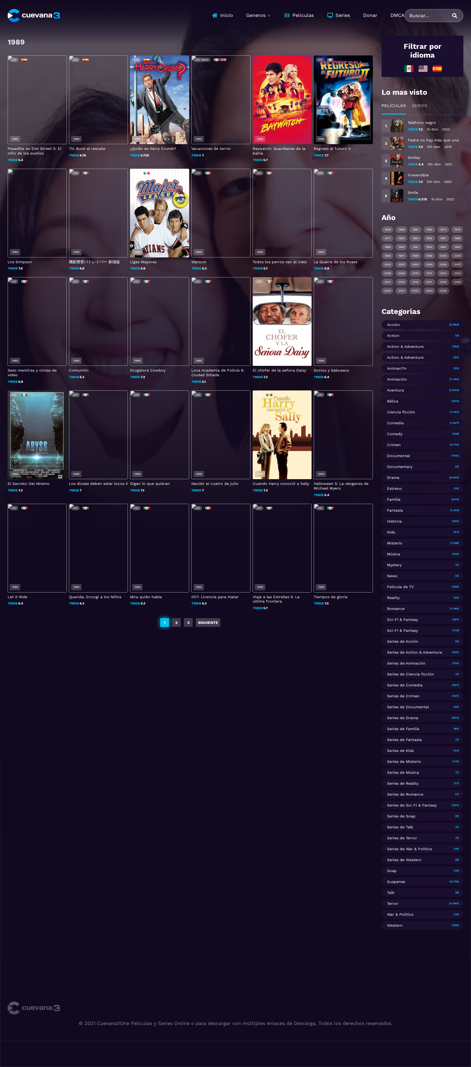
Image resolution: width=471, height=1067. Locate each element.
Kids (391, 532)
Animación (397, 379)
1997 (401, 255)
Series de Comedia (404, 685)
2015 (401, 282)
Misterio (394, 543)
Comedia (395, 423)
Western (395, 925)
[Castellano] (437, 68)
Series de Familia (403, 729)
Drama (393, 477)
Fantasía (395, 510)
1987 (443, 238)
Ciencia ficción (401, 412)
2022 (415, 290)
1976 (457, 229)
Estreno (394, 488)
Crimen (394, 445)
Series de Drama (402, 718)
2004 (415, 264)
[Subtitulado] (423, 68)
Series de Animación (406, 663)
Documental (398, 456)
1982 (401, 238)
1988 (457, 238)
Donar (370, 15)
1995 (457, 247)
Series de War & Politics (409, 849)
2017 (429, 282)
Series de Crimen (403, 696)
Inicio (226, 15)
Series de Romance (405, 794)
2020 (387, 290)
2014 (388, 282)
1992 (429, 247)
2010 (415, 273)
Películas (394, 105)
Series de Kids (400, 750)
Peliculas (303, 15)
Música (393, 554)
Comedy (394, 434)
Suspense (396, 881)
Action (393, 335)
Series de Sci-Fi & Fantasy (412, 805)
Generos (255, 15)
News (392, 576)
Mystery (394, 565)
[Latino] (409, 68)
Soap (392, 871)
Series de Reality (402, 783)
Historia (394, 521)
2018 (443, 282)
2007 (457, 264)
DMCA (397, 15)
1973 (443, 229)
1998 (415, 255)
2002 (387, 264)
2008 (387, 273)
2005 (429, 264)
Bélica (392, 401)
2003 (401, 264)
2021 (401, 290)
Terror (392, 903)
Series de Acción (402, 641)
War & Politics (400, 914)
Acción (393, 324)
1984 (415, 238)
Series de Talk (400, 827)
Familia (393, 499)
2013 (457, 273)
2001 (457, 255)
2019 (457, 282)
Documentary (399, 466)
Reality (393, 597)
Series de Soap (401, 816)
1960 (401, 229)
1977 (388, 238)
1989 (388, 247)
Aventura (395, 390)
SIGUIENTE (208, 622)
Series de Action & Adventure (414, 652)
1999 (429, 255)
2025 (443, 290)
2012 (443, 273)
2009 (401, 273)
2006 (443, 264)
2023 (429, 290)
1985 (429, 238)
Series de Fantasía (404, 739)
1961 (415, 229)
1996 (388, 255)
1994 (443, 247)
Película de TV (400, 587)
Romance (395, 608)
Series (343, 15)
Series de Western (404, 860)
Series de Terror (402, 838)
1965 (429, 229)
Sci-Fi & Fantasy (402, 619)
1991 (415, 247)
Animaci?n (397, 368)
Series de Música (403, 772)
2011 (429, 273)
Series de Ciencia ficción (410, 674)
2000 (443, 255)
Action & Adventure (405, 346)
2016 (415, 282)
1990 (401, 247)
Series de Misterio (404, 761)
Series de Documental (408, 707)
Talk (390, 892)
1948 (388, 229)
